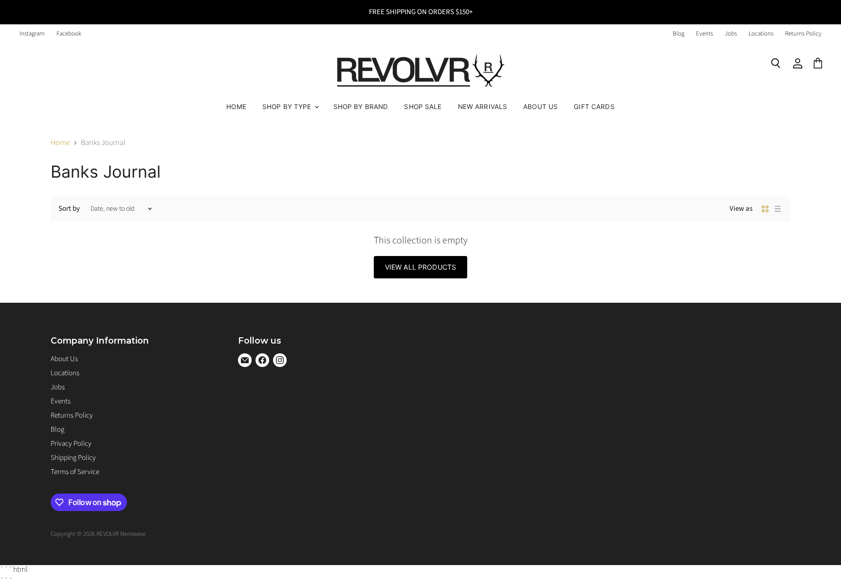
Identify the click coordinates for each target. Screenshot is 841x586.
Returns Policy (803, 33)
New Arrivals (483, 106)
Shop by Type (287, 106)
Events (704, 33)
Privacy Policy (71, 444)
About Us (540, 106)
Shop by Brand (360, 106)
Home (236, 106)
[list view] (778, 209)
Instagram (32, 33)
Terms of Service (75, 472)
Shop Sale (422, 106)
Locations (761, 33)
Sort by (69, 208)
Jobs (731, 33)
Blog (678, 33)
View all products (420, 267)
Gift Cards (594, 106)
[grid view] (765, 209)
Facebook (68, 33)
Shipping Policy (73, 458)
